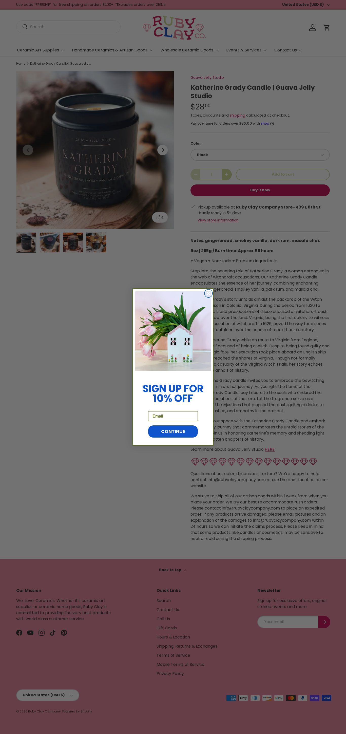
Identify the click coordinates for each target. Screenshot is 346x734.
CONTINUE (173, 431)
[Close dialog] (208, 293)
